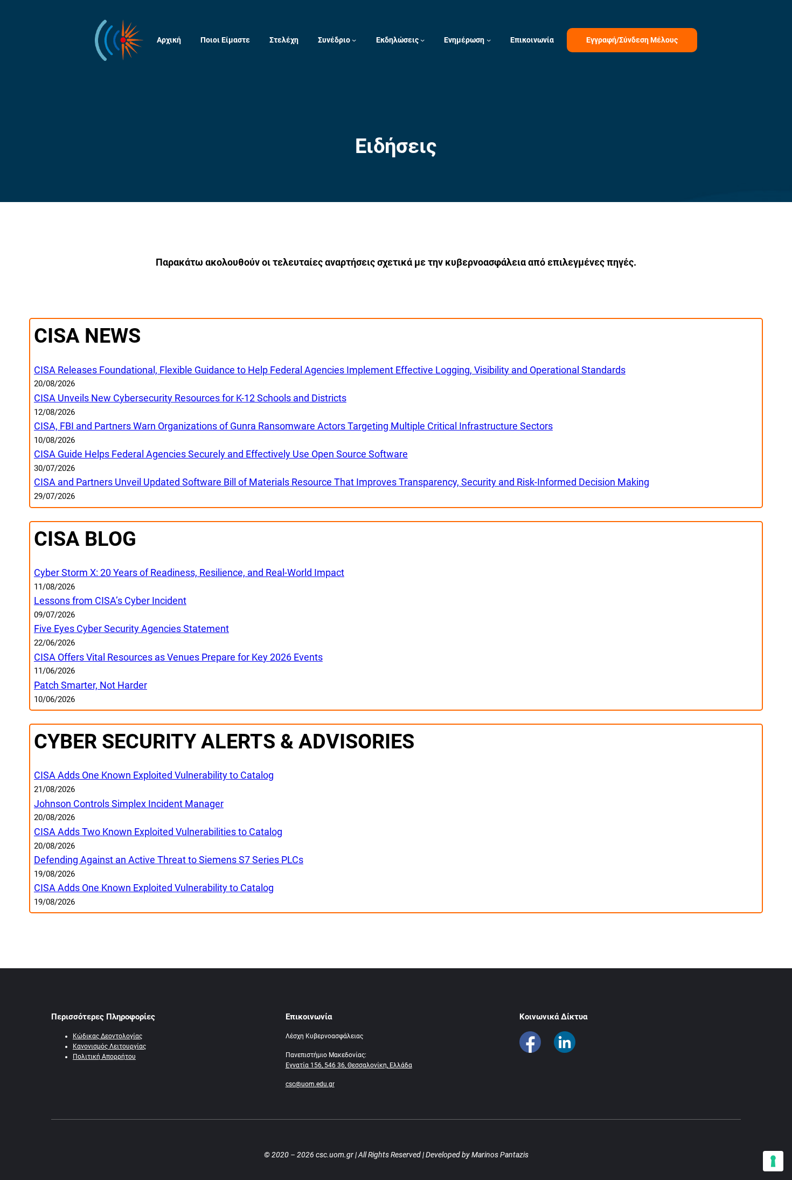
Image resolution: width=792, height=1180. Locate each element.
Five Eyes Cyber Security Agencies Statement (131, 628)
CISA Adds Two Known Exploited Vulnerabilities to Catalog (158, 831)
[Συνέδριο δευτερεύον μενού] (354, 40)
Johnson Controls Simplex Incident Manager (129, 803)
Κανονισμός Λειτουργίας (109, 1046)
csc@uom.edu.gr (310, 1084)
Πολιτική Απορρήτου (104, 1056)
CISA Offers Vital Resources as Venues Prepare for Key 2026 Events (178, 657)
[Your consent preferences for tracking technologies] (773, 1161)
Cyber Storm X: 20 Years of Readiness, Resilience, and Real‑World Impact (189, 572)
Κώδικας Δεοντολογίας (107, 1036)
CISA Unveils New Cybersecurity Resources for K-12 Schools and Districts (190, 398)
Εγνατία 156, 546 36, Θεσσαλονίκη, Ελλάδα (349, 1065)
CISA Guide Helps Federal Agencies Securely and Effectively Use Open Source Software (221, 454)
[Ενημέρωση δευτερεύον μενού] (489, 40)
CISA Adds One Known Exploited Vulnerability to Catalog (154, 775)
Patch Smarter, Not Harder (90, 685)
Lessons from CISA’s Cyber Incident (110, 600)
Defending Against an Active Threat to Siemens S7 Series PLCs (168, 859)
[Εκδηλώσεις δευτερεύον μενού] (422, 40)
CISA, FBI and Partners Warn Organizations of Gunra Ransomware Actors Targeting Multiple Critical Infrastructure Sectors (293, 426)
